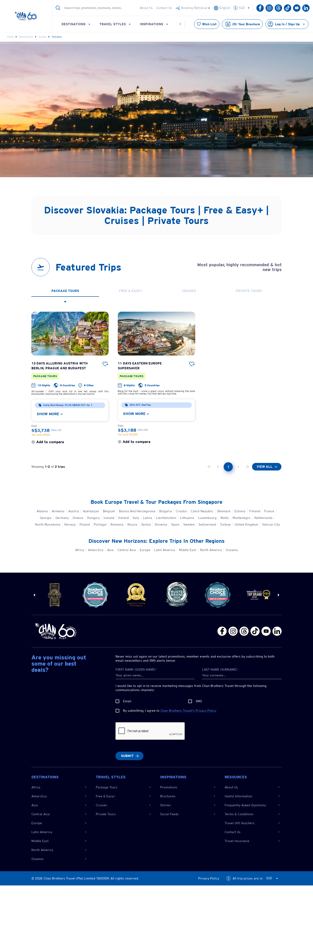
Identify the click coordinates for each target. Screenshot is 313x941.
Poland (85, 524)
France (269, 511)
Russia (132, 524)
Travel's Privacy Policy (188, 710)
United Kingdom (246, 524)
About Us (146, 8)
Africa (79, 550)
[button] (244, 8)
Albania (42, 511)
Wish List (209, 24)
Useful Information (238, 796)
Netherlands (263, 518)
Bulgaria (165, 511)
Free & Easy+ (105, 796)
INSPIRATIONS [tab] (151, 24)
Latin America (164, 550)
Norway (70, 524)
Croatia (181, 511)
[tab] (65, 291)
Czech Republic (202, 511)
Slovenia (161, 524)
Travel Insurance (237, 841)
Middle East (187, 550)
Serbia (146, 524)
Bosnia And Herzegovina (137, 511)
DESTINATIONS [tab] (73, 24)
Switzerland (207, 524)
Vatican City (271, 524)
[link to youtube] (193, 8)
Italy (136, 518)
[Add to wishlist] (105, 364)
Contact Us (164, 8)
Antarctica (95, 550)
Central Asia (127, 550)
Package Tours (107, 787)
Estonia (239, 511)
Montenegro (241, 518)
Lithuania (187, 518)
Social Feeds (169, 814)
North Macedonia (47, 524)
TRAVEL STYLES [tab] (112, 24)
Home (10, 36)
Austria (73, 511)
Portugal (100, 524)
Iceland (109, 518)
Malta (224, 518)
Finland (254, 511)
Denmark (224, 511)
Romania (117, 524)
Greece (78, 518)
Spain (175, 524)
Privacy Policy (208, 878)
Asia (110, 550)
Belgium (109, 511)
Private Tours (106, 814)
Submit (127, 756)
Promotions (168, 787)
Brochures (168, 796)
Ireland (123, 518)
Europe (42, 36)
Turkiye (225, 524)
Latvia (147, 518)
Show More (48, 414)
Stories (165, 805)
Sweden (189, 524)
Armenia (58, 511)
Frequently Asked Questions (245, 805)
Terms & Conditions (239, 814)
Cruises (101, 805)
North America (211, 550)
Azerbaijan (91, 511)
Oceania (232, 550)
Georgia (46, 518)
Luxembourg (207, 518)
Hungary (93, 518)
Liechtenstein (166, 518)
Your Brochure (246, 24)
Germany (62, 518)
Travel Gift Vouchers (240, 823)
